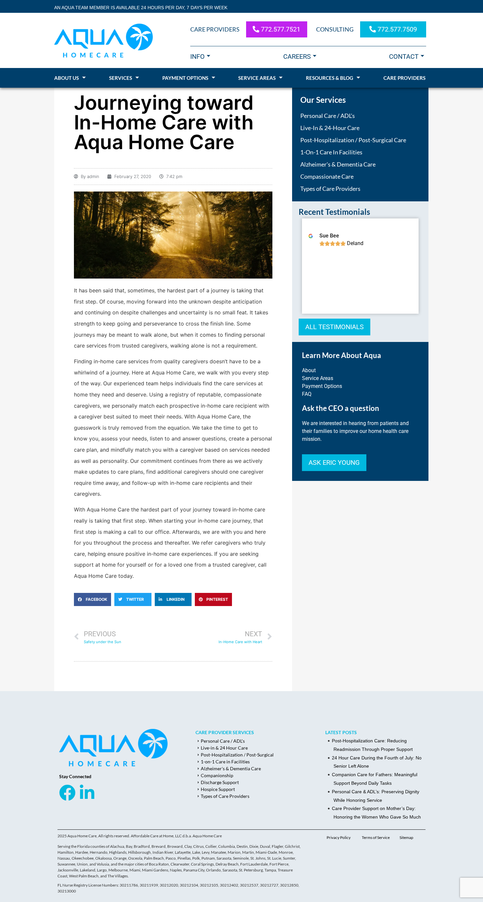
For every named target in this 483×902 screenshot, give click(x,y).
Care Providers (404, 78)
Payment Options (185, 78)
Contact (404, 56)
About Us (66, 78)
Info (197, 56)
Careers (297, 56)
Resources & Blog (329, 78)
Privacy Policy (339, 837)
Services (120, 78)
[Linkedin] (87, 792)
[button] (92, 599)
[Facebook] (67, 792)
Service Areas (257, 78)
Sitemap (406, 837)
